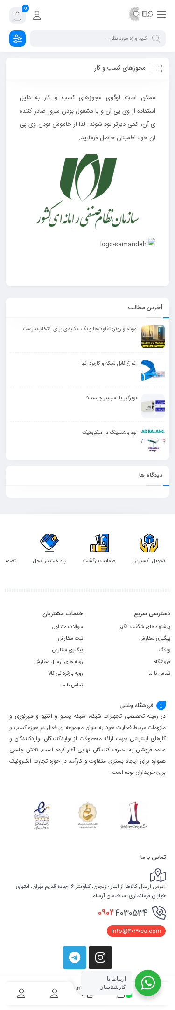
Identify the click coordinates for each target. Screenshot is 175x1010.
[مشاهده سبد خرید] (17, 17)
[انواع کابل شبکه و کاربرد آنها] (153, 371)
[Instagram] (100, 957)
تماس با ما (159, 674)
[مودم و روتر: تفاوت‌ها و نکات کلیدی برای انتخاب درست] (153, 336)
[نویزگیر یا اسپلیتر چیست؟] (153, 406)
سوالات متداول (67, 627)
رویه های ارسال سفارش (58, 662)
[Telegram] (74, 957)
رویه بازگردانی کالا (65, 674)
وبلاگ (164, 650)
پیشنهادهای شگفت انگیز (144, 627)
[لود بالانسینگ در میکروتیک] (153, 440)
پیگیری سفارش (154, 639)
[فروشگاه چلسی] (141, 15)
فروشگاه (162, 662)
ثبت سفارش (70, 639)
